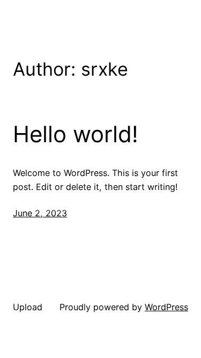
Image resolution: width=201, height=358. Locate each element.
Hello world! (75, 134)
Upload (27, 307)
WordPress (166, 307)
